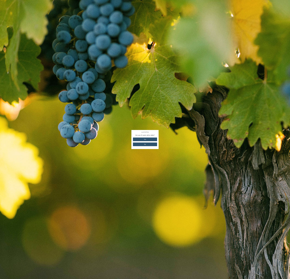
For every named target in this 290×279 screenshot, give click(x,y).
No (145, 144)
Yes (145, 139)
